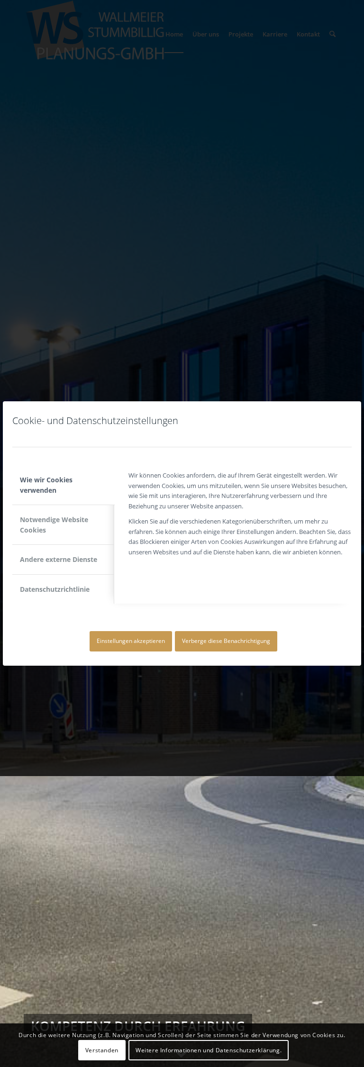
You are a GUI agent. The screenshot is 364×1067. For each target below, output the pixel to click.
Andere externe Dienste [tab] (58, 559)
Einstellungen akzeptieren (131, 641)
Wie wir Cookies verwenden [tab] (46, 484)
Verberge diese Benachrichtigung (226, 641)
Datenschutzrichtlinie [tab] (55, 589)
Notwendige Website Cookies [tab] (54, 524)
